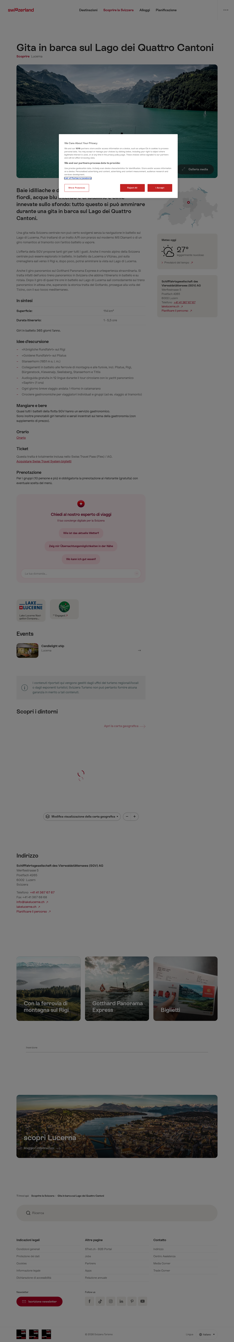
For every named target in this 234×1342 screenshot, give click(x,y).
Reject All (132, 188)
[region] (118, 166)
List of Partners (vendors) (77, 178)
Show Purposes (76, 188)
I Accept (160, 188)
